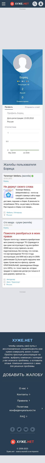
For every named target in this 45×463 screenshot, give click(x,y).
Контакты (22, 394)
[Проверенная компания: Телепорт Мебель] (32, 176)
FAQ (22, 416)
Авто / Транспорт (13, 282)
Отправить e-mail (32, 107)
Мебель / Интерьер (14, 212)
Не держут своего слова (18, 186)
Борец (6, 181)
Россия (9, 215)
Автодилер (11, 279)
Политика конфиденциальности (22, 408)
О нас (22, 388)
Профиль (9, 107)
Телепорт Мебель (12, 176)
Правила (22, 400)
